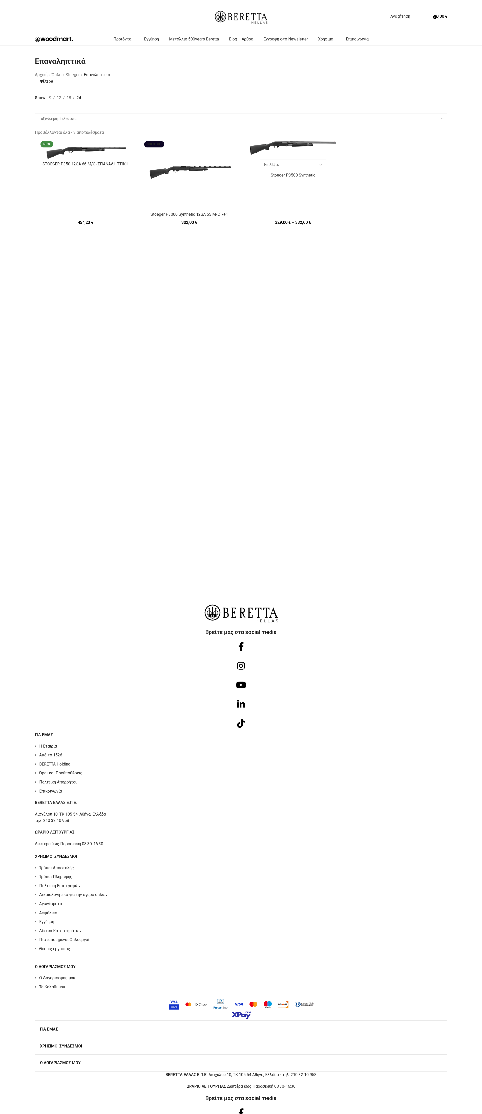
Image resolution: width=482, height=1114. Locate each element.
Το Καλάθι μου (52, 987)
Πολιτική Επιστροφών (59, 885)
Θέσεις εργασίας (54, 948)
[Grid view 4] (47, 110)
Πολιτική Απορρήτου (58, 782)
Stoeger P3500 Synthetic (293, 175)
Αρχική (41, 74)
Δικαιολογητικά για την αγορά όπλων (73, 894)
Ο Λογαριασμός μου (57, 977)
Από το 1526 (50, 755)
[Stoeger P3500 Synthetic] (293, 148)
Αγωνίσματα (50, 903)
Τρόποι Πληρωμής (55, 876)
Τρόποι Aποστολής (56, 867)
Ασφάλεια (48, 912)
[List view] (38, 110)
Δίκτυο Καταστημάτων (60, 930)
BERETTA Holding (54, 764)
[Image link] (241, 1007)
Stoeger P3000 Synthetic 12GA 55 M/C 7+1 (189, 214)
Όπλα (56, 74)
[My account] (422, 16)
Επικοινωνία (50, 791)
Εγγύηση (46, 921)
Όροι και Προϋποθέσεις (60, 773)
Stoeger (73, 74)
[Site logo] (241, 16)
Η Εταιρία (48, 746)
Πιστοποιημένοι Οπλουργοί (64, 939)
